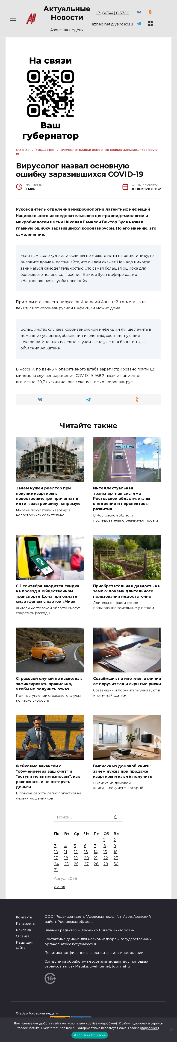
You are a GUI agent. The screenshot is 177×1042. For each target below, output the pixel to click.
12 (76, 852)
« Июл (59, 887)
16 (115, 852)
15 (105, 852)
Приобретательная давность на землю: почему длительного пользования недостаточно (126, 591)
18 (66, 858)
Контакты (24, 917)
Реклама (23, 930)
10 (56, 852)
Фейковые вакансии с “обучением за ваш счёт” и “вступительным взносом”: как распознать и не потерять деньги (48, 776)
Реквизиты (25, 923)
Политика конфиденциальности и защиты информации (93, 953)
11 (65, 852)
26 (76, 864)
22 (105, 858)
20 (86, 858)
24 (56, 864)
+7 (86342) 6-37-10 (112, 13)
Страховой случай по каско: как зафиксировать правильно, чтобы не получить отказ (49, 683)
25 (66, 864)
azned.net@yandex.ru (112, 24)
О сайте (23, 936)
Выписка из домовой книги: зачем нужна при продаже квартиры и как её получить (122, 771)
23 (116, 858)
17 (56, 858)
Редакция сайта (24, 945)
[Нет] (171, 1029)
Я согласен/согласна (90, 1035)
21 (95, 858)
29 (105, 864)
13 (86, 852)
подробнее (107, 1023)
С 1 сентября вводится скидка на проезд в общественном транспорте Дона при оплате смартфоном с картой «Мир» (47, 594)
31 (56, 870)
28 (96, 864)
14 (95, 852)
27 (86, 864)
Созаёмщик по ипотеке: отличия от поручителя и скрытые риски (127, 681)
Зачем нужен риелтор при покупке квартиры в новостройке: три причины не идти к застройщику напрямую (48, 496)
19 (76, 858)
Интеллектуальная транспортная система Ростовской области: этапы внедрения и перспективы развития (121, 498)
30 (116, 864)
